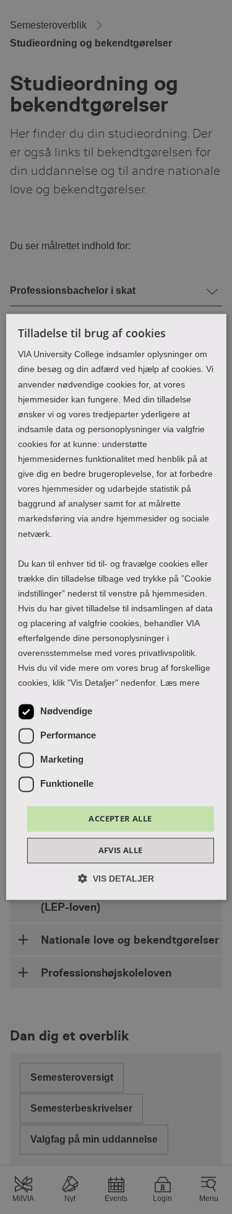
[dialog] (116, 607)
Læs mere (180, 683)
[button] (116, 879)
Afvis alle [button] (120, 850)
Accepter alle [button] (120, 818)
